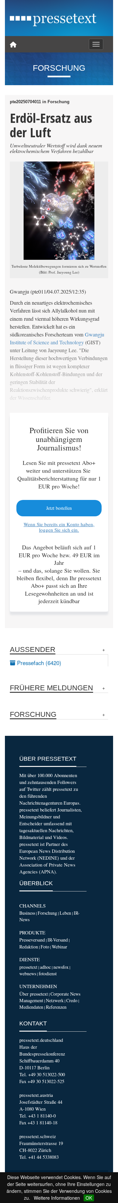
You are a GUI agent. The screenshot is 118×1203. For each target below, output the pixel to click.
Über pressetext (33, 994)
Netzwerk (55, 1000)
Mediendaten (31, 1007)
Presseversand (32, 940)
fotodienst (48, 973)
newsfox (61, 967)
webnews (27, 973)
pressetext (28, 967)
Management (31, 1000)
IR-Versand (58, 940)
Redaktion (28, 947)
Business (27, 913)
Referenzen (56, 1007)
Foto (45, 947)
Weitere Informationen (57, 1197)
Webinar (59, 947)
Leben (65, 913)
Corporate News (65, 994)
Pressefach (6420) (38, 663)
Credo (71, 1000)
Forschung (47, 913)
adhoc (45, 967)
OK (89, 1197)
